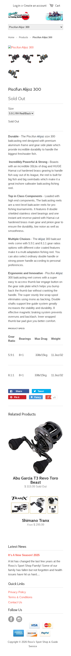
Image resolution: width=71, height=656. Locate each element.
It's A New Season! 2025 (24, 555)
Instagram (19, 619)
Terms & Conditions (20, 597)
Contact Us (15, 602)
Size (11, 108)
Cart (57, 5)
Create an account (35, 5)
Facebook (11, 619)
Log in (16, 5)
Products (23, 37)
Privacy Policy (17, 592)
